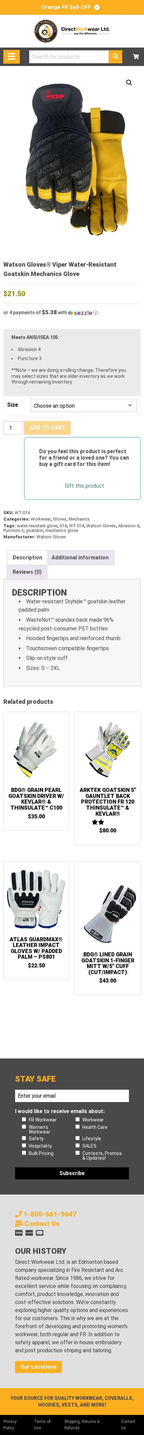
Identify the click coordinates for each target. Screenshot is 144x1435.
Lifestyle (91, 1138)
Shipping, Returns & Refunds (81, 1424)
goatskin (34, 530)
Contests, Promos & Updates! (102, 1155)
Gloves (59, 519)
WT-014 (76, 525)
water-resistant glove (37, 525)
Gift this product (84, 486)
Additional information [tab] (80, 557)
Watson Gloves (101, 525)
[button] (129, 83)
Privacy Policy (9, 1424)
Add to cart (47, 427)
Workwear (41, 519)
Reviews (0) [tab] (27, 572)
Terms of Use (42, 1424)
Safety (36, 1138)
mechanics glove (61, 530)
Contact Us (41, 1224)
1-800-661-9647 (49, 1214)
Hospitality (40, 1146)
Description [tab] (27, 557)
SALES (89, 1146)
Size (12, 405)
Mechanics (79, 519)
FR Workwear (43, 1119)
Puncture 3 (13, 530)
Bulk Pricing (41, 1153)
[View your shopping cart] (136, 57)
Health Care (94, 1127)
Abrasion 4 (128, 525)
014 (63, 525)
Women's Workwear (39, 1129)
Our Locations (38, 1367)
